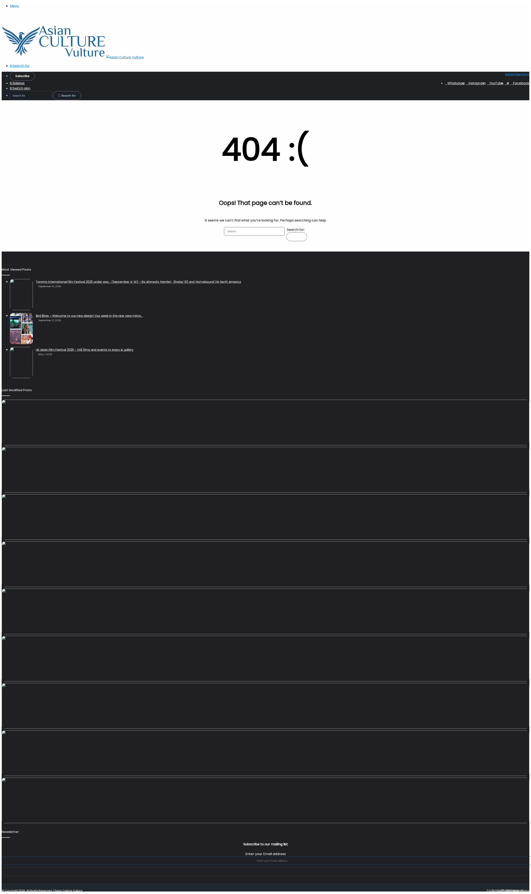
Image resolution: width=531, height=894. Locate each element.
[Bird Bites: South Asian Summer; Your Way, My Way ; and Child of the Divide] (265, 800)
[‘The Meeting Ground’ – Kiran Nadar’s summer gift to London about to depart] (265, 469)
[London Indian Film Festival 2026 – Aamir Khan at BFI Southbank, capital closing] (265, 753)
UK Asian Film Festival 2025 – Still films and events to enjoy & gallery (84, 350)
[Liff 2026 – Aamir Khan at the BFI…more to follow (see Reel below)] (265, 658)
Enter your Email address (265, 854)
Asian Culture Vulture (68, 891)
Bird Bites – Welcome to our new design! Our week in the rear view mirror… (89, 316)
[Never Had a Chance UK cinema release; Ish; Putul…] (265, 517)
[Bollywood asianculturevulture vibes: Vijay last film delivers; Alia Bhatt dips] (265, 564)
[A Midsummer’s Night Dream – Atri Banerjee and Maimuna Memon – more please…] (265, 706)
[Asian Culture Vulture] (73, 57)
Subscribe (22, 76)
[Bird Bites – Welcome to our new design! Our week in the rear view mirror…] (21, 328)
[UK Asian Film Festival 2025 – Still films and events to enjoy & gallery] (21, 362)
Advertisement (517, 74)
